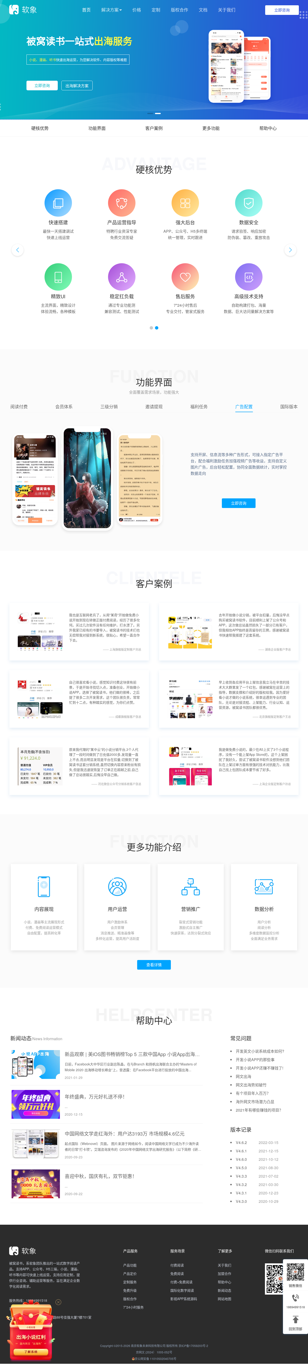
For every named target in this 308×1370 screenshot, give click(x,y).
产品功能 (130, 1264)
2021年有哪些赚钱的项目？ (259, 1109)
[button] (150, 113)
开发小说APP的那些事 (255, 1059)
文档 (203, 9)
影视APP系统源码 (183, 1298)
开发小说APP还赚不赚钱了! (259, 1067)
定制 (156, 9)
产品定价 (130, 1272)
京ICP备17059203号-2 (193, 1345)
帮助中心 (268, 128)
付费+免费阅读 (181, 1281)
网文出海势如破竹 (251, 1084)
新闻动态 (224, 1289)
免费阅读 (177, 1272)
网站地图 (224, 1298)
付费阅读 (177, 1264)
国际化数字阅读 (182, 1289)
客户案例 (154, 128)
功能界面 (97, 128)
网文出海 (243, 1075)
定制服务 (130, 1281)
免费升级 (130, 1289)
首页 (86, 9)
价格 (136, 9)
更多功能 (211, 128)
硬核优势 (40, 128)
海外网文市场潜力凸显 (255, 1101)
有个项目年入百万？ (253, 1092)
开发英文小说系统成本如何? (260, 1050)
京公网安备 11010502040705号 (155, 1358)
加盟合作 (224, 1272)
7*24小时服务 (133, 1306)
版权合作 (179, 9)
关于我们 (226, 9)
